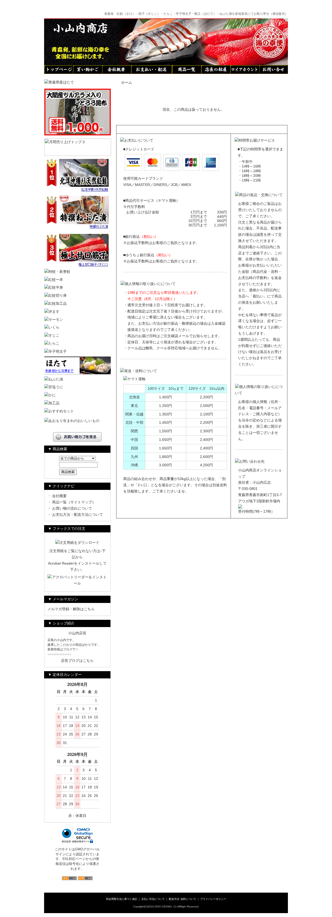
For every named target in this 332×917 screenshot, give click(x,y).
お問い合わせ (273, 69)
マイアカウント (244, 69)
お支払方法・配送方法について (77, 514)
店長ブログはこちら (77, 660)
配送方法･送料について (182, 899)
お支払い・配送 (151, 69)
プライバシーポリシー (213, 899)
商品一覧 (186, 69)
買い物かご (87, 69)
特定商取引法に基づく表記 (121, 899)
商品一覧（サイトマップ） (74, 502)
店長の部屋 (215, 69)
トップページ (58, 69)
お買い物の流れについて (72, 508)
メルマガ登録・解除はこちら (71, 609)
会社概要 (116, 69)
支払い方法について (153, 899)
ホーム (126, 82)
